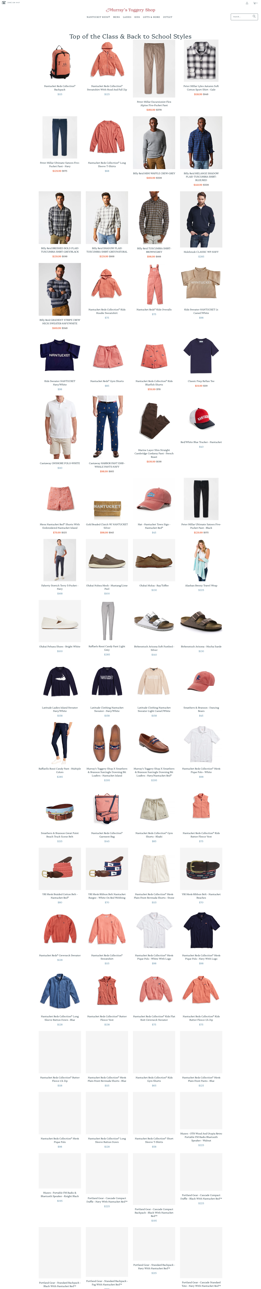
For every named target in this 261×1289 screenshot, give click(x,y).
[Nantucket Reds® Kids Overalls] (154, 284)
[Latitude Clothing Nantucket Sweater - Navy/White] (107, 682)
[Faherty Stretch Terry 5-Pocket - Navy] (60, 560)
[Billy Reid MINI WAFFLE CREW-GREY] (154, 142)
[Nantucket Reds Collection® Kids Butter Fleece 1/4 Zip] (201, 991)
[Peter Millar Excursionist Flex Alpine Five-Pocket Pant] (154, 69)
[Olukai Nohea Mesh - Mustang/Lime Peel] (107, 560)
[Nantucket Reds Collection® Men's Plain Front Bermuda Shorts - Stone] (154, 869)
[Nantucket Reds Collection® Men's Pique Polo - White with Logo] (154, 930)
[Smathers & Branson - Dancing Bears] (201, 682)
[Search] (254, 17)
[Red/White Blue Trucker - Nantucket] (201, 417)
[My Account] (247, 3)
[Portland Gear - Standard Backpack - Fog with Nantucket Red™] (107, 1252)
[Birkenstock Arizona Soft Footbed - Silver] (154, 621)
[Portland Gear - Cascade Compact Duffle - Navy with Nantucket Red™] (107, 1173)
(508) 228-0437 (14, 2)
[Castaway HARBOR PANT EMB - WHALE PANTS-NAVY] (107, 427)
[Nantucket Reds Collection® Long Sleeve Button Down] (107, 1113)
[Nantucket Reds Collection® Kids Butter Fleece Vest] (201, 808)
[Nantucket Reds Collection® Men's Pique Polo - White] (201, 743)
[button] (98, 17)
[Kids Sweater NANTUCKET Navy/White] (60, 356)
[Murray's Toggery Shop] (130, 11)
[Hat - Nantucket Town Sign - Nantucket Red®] (154, 499)
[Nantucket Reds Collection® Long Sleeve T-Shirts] (107, 137)
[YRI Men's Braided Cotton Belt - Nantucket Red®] (60, 869)
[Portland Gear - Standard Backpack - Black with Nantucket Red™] (60, 1252)
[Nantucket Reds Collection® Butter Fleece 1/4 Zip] (60, 1052)
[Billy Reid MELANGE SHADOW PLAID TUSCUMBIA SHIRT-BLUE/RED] (201, 142)
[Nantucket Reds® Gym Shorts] (107, 356)
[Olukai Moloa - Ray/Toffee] (154, 560)
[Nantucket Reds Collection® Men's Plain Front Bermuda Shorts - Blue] (107, 1052)
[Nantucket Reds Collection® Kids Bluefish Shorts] (154, 356)
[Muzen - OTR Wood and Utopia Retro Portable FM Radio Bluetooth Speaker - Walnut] (201, 1110)
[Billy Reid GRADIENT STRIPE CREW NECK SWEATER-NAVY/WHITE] (60, 289)
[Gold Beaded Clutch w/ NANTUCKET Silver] (107, 499)
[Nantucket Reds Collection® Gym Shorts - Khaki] (154, 808)
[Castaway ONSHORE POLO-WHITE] (60, 427)
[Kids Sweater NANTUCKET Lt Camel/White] (201, 284)
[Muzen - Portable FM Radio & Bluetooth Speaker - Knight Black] (60, 1170)
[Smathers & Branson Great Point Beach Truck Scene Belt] (60, 808)
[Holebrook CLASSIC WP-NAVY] (201, 219)
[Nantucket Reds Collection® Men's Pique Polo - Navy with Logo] (201, 930)
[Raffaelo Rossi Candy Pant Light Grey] (107, 621)
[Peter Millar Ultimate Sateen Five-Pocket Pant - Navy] (60, 137)
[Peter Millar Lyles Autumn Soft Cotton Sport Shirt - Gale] (201, 61)
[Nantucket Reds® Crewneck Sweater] (60, 930)
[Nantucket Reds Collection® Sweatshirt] (107, 930)
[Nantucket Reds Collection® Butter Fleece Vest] (107, 991)
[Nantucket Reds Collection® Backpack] (60, 61)
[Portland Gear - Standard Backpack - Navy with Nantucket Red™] (154, 1244)
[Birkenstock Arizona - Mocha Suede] (201, 621)
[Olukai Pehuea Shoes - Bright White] (60, 621)
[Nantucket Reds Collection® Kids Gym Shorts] (154, 1052)
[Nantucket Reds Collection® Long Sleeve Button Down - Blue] (60, 991)
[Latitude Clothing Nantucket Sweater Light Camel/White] (154, 682)
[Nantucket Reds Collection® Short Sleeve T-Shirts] (154, 1113)
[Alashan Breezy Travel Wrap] (201, 560)
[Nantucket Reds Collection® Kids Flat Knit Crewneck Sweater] (154, 991)
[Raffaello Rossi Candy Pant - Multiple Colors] (60, 743)
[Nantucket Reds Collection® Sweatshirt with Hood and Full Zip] (107, 61)
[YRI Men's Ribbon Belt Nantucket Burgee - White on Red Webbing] (107, 869)
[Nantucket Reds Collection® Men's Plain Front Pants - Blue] (201, 1052)
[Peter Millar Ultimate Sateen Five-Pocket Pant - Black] (201, 499)
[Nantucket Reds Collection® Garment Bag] (107, 808)
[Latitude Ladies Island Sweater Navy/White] (60, 682)
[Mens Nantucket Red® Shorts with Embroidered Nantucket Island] (60, 499)
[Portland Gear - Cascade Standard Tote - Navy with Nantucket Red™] (201, 1252)
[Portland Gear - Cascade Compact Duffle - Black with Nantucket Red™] (201, 1172)
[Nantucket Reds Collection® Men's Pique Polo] (60, 1113)
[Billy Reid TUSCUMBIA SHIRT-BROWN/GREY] (154, 217)
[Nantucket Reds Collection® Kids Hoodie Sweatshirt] (107, 284)
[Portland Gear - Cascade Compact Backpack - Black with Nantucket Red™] (154, 1179)
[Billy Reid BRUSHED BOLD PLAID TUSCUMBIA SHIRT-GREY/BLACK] (60, 217)
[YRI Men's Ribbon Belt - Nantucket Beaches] (201, 869)
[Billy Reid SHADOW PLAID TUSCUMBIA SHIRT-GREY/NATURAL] (107, 217)
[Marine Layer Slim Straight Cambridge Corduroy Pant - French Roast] (154, 421)
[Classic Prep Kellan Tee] (201, 356)
